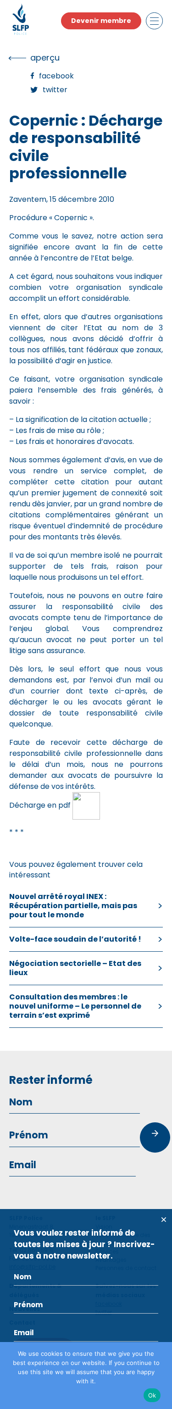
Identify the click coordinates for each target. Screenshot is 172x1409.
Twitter (55, 89)
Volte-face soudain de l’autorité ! (75, 939)
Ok (152, 1395)
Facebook (56, 76)
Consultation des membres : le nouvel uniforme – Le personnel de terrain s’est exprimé (75, 1006)
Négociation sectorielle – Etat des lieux (75, 968)
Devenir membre (101, 20)
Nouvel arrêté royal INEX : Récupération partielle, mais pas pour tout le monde (73, 905)
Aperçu (45, 57)
